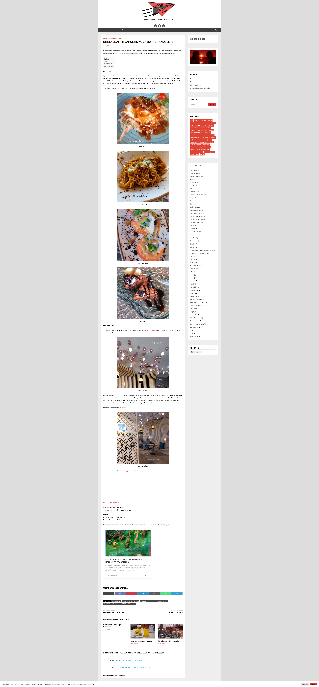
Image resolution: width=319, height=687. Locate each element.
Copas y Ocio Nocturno (197, 213)
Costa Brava (193, 130)
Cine (192, 125)
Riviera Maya (194, 315)
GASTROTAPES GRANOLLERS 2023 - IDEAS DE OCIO (132, 660)
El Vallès (119, 38)
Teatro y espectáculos (197, 324)
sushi (134, 603)
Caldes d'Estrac (211, 123)
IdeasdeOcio (194, 269)
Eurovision (211, 130)
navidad (193, 144)
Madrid (192, 284)
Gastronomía (119, 30)
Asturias (192, 185)
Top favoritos (194, 327)
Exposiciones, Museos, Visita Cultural (201, 250)
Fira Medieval (211, 135)
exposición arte (194, 135)
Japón (192, 275)
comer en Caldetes (195, 127)
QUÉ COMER (108, 64)
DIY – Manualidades (196, 232)
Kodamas (136, 601)
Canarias (192, 204)
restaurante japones (161, 601)
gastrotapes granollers (203, 137)
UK (191, 330)
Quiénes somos (187, 30)
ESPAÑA (192, 244)
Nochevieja (198, 144)
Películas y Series (195, 305)
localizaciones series (203, 142)
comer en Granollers (205, 127)
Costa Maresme (195, 222)
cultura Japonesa (127, 601)
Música (211, 142)
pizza (198, 147)
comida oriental (116, 601)
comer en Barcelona (208, 125)
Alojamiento (107, 30)
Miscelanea (174, 30)
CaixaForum (203, 123)
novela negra (206, 144)
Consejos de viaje (195, 210)
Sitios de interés (195, 318)
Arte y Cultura (132, 30)
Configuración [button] (305, 684)
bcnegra (210, 120)
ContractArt (123, 408)
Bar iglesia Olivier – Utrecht (168, 641)
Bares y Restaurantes (109, 38)
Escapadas (165, 30)
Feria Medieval (203, 135)
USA (191, 333)
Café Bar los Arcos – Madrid (141, 641)
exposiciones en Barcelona (197, 132)
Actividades (145, 30)
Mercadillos (193, 287)
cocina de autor (198, 125)
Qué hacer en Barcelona (196, 149)
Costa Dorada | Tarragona (198, 219)
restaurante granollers (147, 601)
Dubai (192, 235)
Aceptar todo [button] (313, 684)
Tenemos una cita (195, 85)
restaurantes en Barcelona (197, 152)
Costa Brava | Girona (196, 216)
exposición (207, 132)
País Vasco (193, 296)
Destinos (154, 30)
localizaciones (194, 142)
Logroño (192, 281)
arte (192, 120)
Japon (209, 140)
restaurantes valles (125, 603)
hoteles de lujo (203, 140)
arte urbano (197, 120)
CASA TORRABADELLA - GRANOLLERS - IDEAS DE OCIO (133, 668)
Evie (191, 82)
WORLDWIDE (194, 336)
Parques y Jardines (196, 299)
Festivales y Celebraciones (198, 253)
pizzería (203, 147)
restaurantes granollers (111, 603)
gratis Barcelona (194, 140)
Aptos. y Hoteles (195, 176)
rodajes (192, 154)
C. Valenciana (194, 201)
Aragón (192, 179)
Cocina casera (194, 207)
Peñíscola (193, 147)
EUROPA (192, 247)
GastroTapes (194, 137)
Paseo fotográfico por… (197, 302)
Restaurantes (206, 149)
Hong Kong (193, 262)
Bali (191, 189)
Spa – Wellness (194, 321)
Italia (191, 272)
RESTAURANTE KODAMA (111, 503)
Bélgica (192, 198)
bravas (197, 123)
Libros (192, 278)
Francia (192, 256)
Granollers (212, 137)
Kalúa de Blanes (150, 330)
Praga (192, 312)
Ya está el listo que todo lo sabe (200, 88)
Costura (192, 225)
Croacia (205, 130)
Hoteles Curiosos (195, 265)
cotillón (200, 130)
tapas (197, 154)
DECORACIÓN (109, 66)
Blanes (192, 123)
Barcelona (204, 120)
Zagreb (202, 154)
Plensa (208, 147)
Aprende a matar (195, 79)
